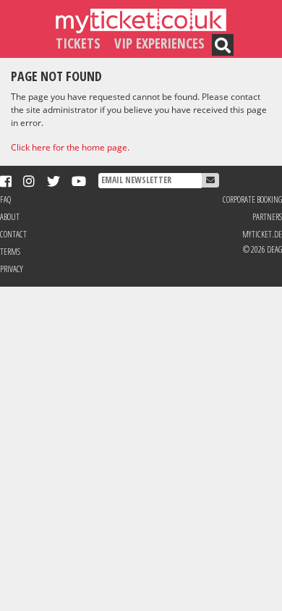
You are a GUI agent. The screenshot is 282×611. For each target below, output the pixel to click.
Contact (13, 234)
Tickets (78, 43)
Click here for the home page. (70, 147)
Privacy (11, 269)
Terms (10, 251)
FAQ (5, 199)
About (10, 217)
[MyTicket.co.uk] (141, 20)
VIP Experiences (159, 43)
